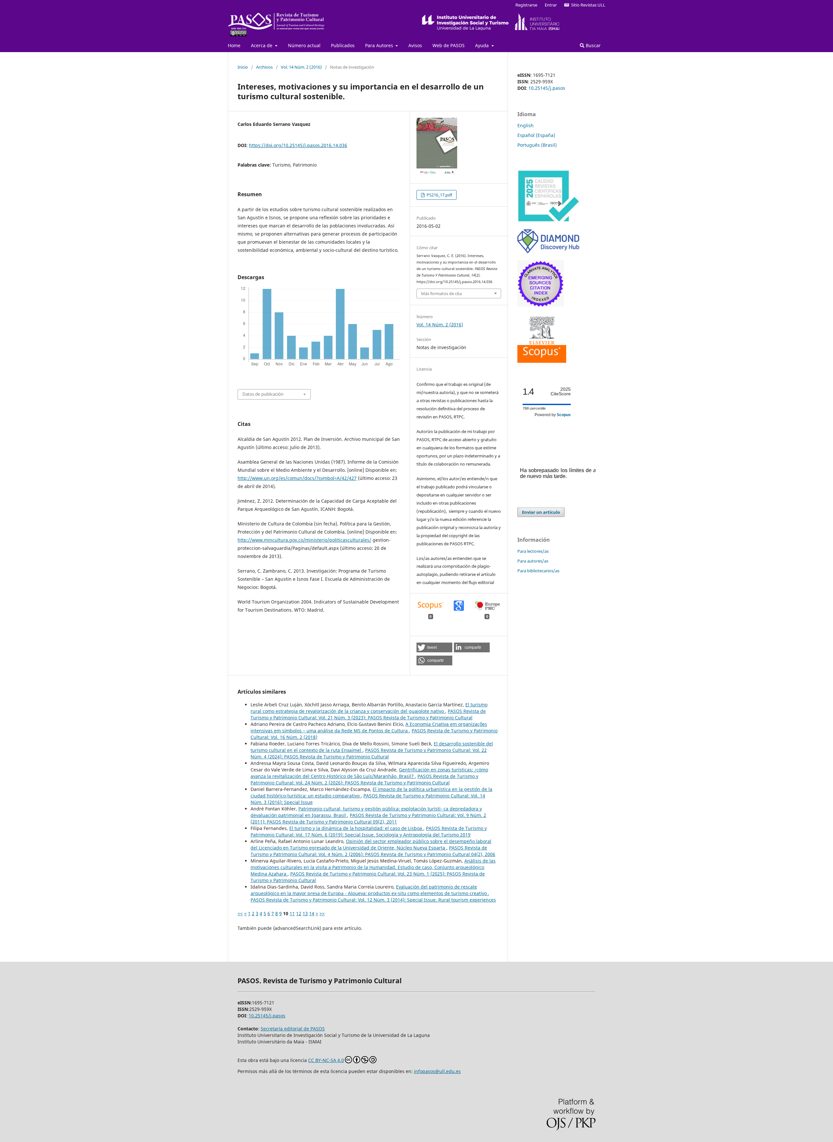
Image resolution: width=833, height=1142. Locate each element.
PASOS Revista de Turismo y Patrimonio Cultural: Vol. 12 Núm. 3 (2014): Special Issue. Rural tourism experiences (373, 900)
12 (298, 913)
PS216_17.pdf (439, 195)
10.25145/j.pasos (546, 88)
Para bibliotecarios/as (538, 571)
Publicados (343, 45)
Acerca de (262, 45)
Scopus (564, 415)
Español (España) (536, 135)
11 (292, 913)
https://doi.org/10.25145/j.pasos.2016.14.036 (298, 145)
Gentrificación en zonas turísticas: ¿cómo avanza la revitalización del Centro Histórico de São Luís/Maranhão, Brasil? (369, 773)
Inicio (243, 67)
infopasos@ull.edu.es (437, 1071)
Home (234, 45)
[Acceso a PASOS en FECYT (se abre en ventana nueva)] (548, 220)
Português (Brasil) (537, 145)
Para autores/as (532, 561)
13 (305, 913)
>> (322, 913)
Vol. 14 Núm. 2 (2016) (301, 67)
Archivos (264, 67)
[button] (434, 647)
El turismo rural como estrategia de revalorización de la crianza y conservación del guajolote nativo (369, 707)
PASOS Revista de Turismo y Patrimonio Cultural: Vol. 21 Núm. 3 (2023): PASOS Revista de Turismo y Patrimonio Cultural (368, 714)
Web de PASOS (448, 45)
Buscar (592, 45)
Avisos (415, 45)
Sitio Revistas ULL (587, 5)
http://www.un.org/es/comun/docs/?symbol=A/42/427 (297, 478)
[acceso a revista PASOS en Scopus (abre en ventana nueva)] (541, 361)
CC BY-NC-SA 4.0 (326, 1060)
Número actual (304, 45)
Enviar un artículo (541, 512)
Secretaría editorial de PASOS (293, 1029)
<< (240, 913)
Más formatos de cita (441, 293)
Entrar (551, 5)
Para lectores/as (533, 551)
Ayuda (482, 45)
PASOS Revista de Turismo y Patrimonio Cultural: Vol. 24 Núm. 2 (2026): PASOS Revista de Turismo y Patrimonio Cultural (364, 779)
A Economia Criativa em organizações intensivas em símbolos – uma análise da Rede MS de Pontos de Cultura (369, 727)
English (525, 125)
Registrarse (526, 5)
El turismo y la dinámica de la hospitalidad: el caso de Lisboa (356, 828)
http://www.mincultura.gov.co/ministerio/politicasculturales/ (304, 540)
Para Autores (379, 45)
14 (311, 913)
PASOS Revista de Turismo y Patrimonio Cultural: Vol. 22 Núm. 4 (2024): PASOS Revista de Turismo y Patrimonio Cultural (369, 753)
